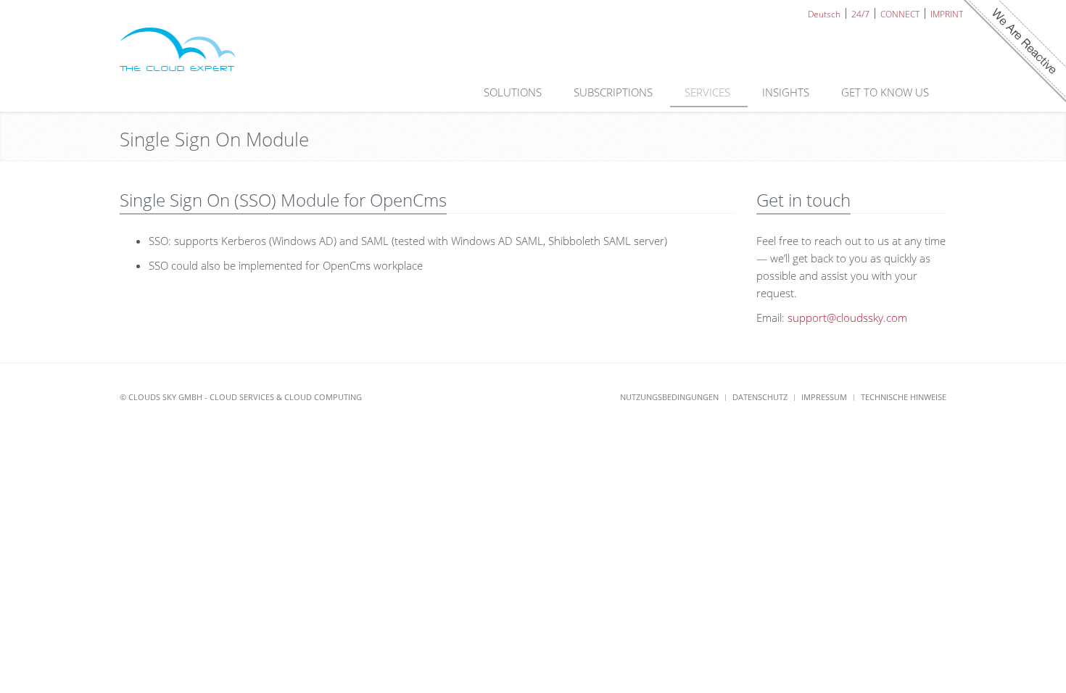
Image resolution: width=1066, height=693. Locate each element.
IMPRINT (946, 13)
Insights (787, 92)
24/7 (860, 13)
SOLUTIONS (514, 92)
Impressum (824, 396)
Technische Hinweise (903, 396)
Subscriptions (615, 92)
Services (709, 92)
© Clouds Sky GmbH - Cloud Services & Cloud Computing (241, 396)
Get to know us (886, 92)
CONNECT (900, 13)
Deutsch (824, 13)
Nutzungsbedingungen (669, 396)
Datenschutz (760, 396)
